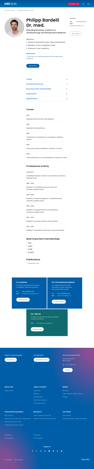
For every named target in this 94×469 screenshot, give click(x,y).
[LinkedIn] (45, 451)
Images (65, 397)
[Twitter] (36, 451)
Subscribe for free (41, 360)
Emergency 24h (74, 4)
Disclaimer (8, 435)
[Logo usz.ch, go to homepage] (11, 4)
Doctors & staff (10, 10)
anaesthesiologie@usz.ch (30, 294)
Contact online (59, 302)
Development (38, 397)
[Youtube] (49, 451)
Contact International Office (14, 425)
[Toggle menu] (88, 4)
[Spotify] (61, 451)
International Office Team (13, 422)
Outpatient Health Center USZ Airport (75, 418)
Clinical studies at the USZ (42, 415)
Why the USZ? (9, 415)
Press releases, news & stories (73, 394)
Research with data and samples (45, 418)
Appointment (33, 66)
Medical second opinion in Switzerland (18, 418)
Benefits (36, 394)
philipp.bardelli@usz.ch (77, 26)
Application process (40, 400)
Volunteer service (40, 403)
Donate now (11, 360)
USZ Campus (67, 415)
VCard (77, 33)
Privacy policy (9, 438)
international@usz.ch (64, 296)
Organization (9, 390)
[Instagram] (53, 451)
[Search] (83, 4)
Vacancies (37, 390)
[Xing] (40, 451)
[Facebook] (32, 451)
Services (65, 390)
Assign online (37, 329)
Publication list (33, 263)
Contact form (23, 300)
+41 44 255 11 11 (70, 365)
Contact (67, 370)
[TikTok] (57, 451)
